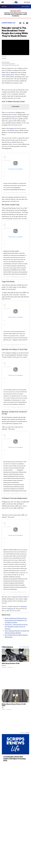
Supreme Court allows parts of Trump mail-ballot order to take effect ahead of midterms (15, 14)
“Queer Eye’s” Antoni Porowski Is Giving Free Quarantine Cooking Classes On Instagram (16, 626)
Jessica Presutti (15, 344)
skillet (25, 599)
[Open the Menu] (2, 2)
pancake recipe (10, 116)
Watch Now (26, 2)
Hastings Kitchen (15, 192)
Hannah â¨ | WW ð (15, 407)
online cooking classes (8, 74)
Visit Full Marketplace (24, 647)
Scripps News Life (8, 23)
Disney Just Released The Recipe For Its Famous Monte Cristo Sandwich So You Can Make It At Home (16, 620)
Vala (12, 493)
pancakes (11, 128)
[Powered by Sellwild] (27, 732)
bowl (20, 138)
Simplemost (24, 606)
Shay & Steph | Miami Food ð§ (18, 592)
